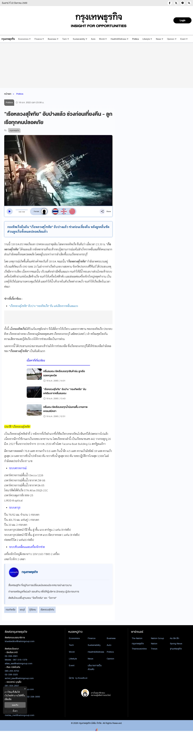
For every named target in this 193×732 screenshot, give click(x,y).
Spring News (176, 644)
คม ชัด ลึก (174, 638)
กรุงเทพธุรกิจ (138, 644)
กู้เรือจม (32, 610)
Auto (93, 39)
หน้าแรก (7, 94)
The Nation (137, 638)
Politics (135, 39)
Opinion (170, 39)
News (158, 39)
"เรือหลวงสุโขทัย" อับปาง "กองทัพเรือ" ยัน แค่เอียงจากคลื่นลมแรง (43, 306)
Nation (154, 644)
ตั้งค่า (15, 710)
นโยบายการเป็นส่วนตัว (95, 667)
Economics (23, 39)
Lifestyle (146, 39)
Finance (38, 39)
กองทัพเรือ (10, 610)
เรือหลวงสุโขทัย (47, 610)
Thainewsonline (139, 649)
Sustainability (79, 39)
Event (182, 39)
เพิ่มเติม (8, 698)
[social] (170, 3)
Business (52, 39)
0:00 (20, 212)
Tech (64, 39)
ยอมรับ (15, 704)
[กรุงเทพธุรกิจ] (8, 39)
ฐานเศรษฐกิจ (176, 649)
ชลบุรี (22, 610)
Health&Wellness (118, 39)
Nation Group (157, 638)
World (102, 39)
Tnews (154, 649)
